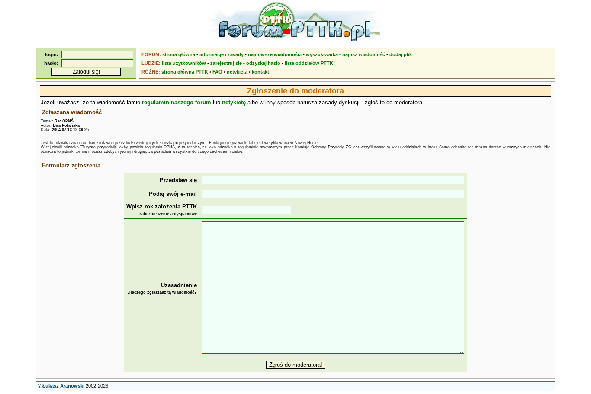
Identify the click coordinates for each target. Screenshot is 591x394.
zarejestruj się (226, 63)
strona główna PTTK (184, 71)
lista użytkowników (184, 63)
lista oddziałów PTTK (309, 63)
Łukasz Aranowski (63, 385)
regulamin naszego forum (176, 102)
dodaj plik (400, 54)
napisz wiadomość (363, 54)
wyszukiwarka (322, 54)
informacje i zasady (221, 54)
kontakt (260, 71)
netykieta (237, 71)
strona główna (178, 54)
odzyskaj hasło (263, 63)
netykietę (234, 102)
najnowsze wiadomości (275, 54)
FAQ (217, 71)
